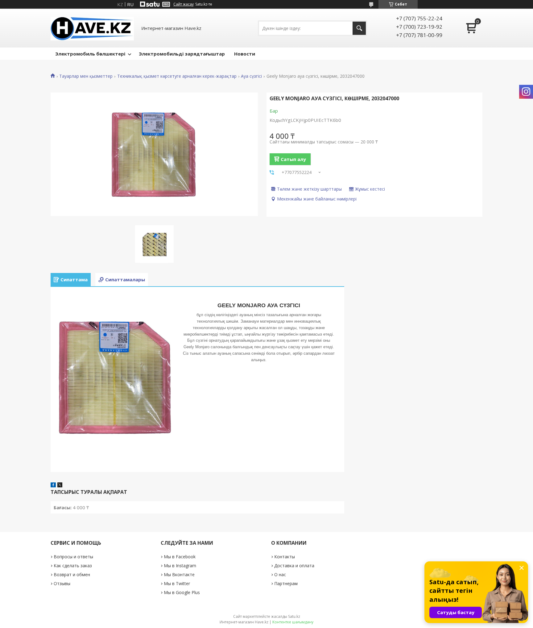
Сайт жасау (183, 4)
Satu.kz (294, 616)
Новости (244, 54)
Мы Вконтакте (179, 574)
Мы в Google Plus (182, 592)
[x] (59, 485)
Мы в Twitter (177, 583)
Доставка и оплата (294, 565)
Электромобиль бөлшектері (90, 54)
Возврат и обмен (72, 574)
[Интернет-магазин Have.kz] (92, 28)
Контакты (284, 557)
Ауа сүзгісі (251, 76)
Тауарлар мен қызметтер (86, 76)
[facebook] (53, 485)
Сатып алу (293, 159)
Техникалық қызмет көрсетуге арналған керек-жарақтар (177, 76)
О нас (280, 574)
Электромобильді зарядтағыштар (182, 54)
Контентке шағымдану (292, 622)
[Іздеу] (359, 28)
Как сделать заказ (73, 565)
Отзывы (62, 583)
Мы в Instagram (180, 565)
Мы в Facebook (180, 557)
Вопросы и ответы (73, 557)
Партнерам (286, 583)
